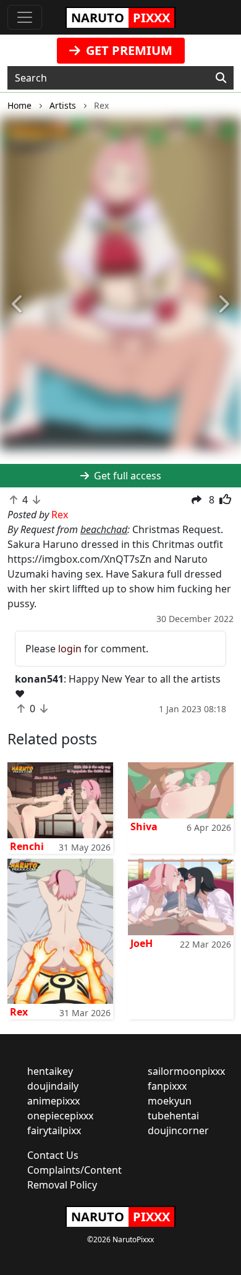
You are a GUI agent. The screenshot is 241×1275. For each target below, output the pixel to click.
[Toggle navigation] (24, 17)
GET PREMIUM (127, 50)
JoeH (141, 943)
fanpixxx (167, 1086)
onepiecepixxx (60, 1115)
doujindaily (52, 1086)
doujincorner (178, 1130)
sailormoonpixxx (186, 1071)
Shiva (144, 826)
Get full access (126, 475)
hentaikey (50, 1071)
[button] (18, 304)
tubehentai (173, 1115)
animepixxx (53, 1101)
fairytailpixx (54, 1130)
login (70, 648)
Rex (19, 1012)
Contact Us (52, 1155)
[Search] (221, 78)
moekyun (170, 1101)
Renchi (27, 846)
